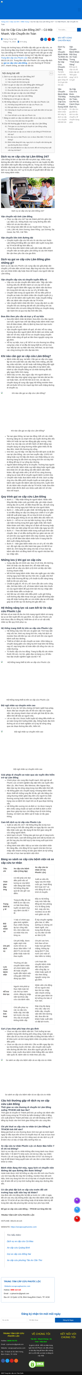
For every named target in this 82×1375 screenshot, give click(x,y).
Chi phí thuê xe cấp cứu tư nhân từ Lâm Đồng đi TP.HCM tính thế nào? (29, 133)
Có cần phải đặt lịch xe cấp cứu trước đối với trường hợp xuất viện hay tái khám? (29, 149)
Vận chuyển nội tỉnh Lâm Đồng (18, 79)
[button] (79, 10)
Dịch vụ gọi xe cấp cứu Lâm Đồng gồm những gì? (24, 85)
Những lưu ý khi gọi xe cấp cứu (16, 99)
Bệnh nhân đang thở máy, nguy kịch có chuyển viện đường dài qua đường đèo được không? (30, 143)
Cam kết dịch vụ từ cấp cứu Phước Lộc (22, 115)
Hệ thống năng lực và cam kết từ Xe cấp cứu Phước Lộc (26, 102)
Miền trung (25, 22)
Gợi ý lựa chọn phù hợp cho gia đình (20, 121)
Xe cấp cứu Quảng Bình (18, 1247)
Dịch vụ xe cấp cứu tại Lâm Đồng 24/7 (19, 77)
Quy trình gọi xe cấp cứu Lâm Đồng (18, 96)
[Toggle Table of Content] (50, 73)
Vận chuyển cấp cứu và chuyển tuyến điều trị (23, 88)
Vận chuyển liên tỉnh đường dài (18, 82)
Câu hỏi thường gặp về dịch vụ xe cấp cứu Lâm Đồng (25, 124)
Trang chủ (4, 22)
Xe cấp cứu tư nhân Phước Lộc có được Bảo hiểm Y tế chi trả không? (29, 138)
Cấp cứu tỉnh (14, 22)
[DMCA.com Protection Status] (36, 1364)
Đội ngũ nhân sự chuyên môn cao (19, 107)
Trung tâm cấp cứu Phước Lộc (14, 58)
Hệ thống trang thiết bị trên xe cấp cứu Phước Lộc (25, 105)
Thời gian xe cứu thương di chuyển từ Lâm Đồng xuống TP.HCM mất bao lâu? (27, 128)
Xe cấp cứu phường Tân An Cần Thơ (24, 1260)
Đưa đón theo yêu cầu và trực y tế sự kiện (22, 90)
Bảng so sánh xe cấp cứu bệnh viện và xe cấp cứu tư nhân (27, 118)
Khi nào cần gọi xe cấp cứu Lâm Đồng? (19, 93)
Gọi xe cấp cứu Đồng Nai (19, 1254)
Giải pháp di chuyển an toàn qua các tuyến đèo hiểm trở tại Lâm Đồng (30, 111)
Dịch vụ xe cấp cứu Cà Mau (20, 1241)
